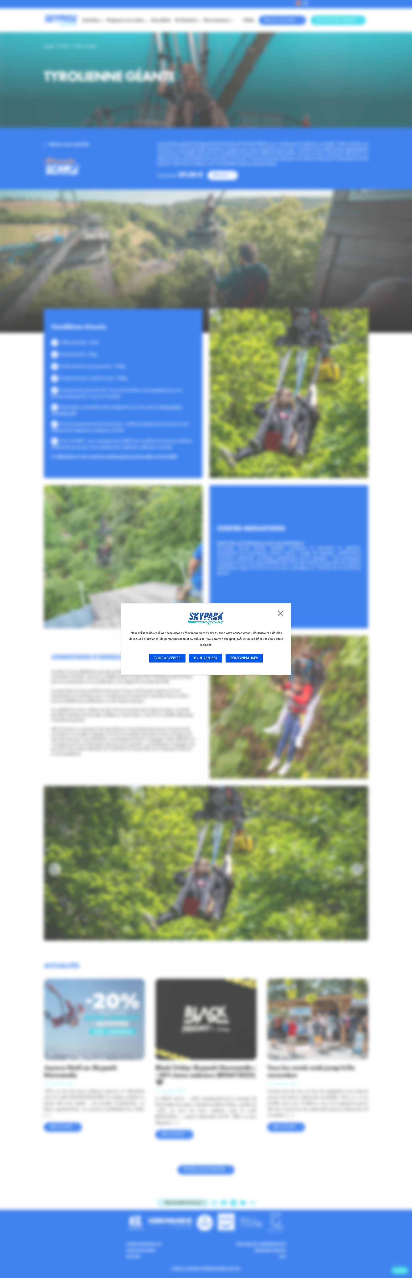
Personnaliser (244, 658)
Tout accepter (167, 658)
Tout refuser (205, 658)
